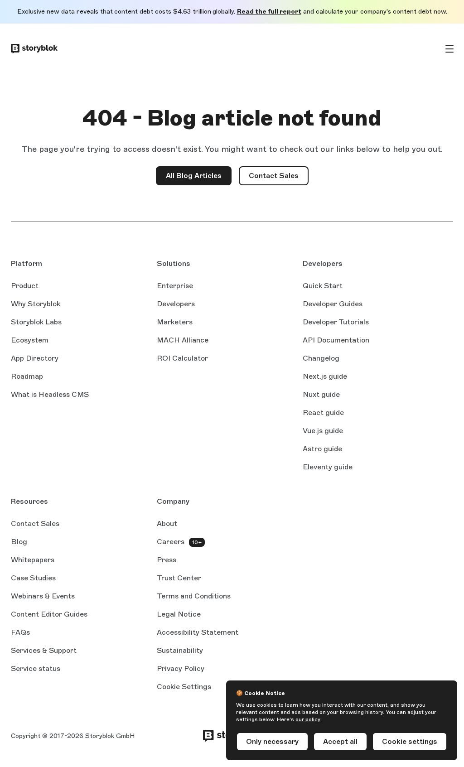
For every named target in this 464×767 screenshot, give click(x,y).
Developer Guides (332, 303)
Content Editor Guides (49, 615)
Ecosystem (29, 340)
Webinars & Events (43, 596)
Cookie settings (409, 741)
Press (166, 559)
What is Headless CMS (50, 394)
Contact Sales (279, 178)
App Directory (34, 358)
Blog (19, 541)
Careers (170, 541)
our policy (307, 719)
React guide (323, 413)
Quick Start (323, 285)
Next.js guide (325, 377)
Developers (176, 303)
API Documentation (336, 341)
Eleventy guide (328, 468)
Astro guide (322, 449)
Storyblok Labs (36, 322)
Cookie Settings (184, 686)
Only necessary (272, 741)
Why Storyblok (35, 303)
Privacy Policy (180, 668)
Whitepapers (32, 559)
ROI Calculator (182, 358)
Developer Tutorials (336, 322)
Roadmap (27, 376)
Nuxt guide (321, 395)
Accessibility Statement (197, 632)
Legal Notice (179, 614)
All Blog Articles (194, 175)
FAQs (20, 632)
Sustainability (180, 650)
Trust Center (179, 578)
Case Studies (33, 578)
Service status (35, 669)
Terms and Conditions (194, 596)
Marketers (175, 322)
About (167, 523)
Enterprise (175, 285)
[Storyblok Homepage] (34, 49)
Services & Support (44, 650)
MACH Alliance (182, 340)
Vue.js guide (323, 431)
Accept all (340, 741)
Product (25, 285)
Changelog (321, 358)
